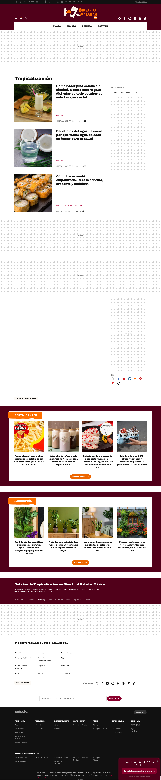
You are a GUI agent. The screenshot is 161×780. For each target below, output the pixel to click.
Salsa (40, 673)
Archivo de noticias (27, 398)
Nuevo (21, 18)
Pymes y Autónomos (135, 730)
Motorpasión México (98, 759)
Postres (103, 26)
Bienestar (87, 600)
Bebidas (59, 115)
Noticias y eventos (45, 600)
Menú (15, 18)
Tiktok (145, 18)
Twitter (113, 378)
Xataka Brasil (20, 761)
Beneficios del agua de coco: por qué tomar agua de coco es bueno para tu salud (79, 135)
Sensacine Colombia (58, 762)
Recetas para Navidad (63, 600)
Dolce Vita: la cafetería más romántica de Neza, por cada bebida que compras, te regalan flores (63, 460)
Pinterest (119, 18)
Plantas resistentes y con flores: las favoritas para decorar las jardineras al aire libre (132, 546)
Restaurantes (25, 415)
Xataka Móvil (20, 729)
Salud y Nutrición (23, 658)
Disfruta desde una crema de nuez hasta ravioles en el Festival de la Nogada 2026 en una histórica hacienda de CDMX (98, 461)
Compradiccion (118, 732)
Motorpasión (98, 725)
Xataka (18, 725)
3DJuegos (38, 725)
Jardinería (23, 501)
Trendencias (117, 725)
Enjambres (77, 600)
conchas (114, 92)
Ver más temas (22, 683)
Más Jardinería (80, 562)
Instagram (130, 18)
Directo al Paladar (80, 725)
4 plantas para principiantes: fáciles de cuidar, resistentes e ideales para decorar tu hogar (63, 546)
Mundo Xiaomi (21, 742)
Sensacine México (61, 758)
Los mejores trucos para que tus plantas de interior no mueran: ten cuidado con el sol (98, 546)
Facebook (124, 18)
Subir (138, 712)
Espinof (57, 729)
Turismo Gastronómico (44, 659)
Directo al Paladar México (80, 759)
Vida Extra (39, 729)
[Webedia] (21, 711)
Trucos (71, 26)
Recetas (87, 26)
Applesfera (19, 732)
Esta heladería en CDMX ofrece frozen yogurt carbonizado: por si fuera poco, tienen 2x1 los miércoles (132, 460)
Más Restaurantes (80, 476)
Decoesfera (116, 729)
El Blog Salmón (137, 725)
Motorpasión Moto (100, 729)
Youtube (135, 18)
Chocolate (65, 673)
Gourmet (32, 600)
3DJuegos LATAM (41, 758)
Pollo (17, 673)
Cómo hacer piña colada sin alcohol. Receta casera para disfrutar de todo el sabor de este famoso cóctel (79, 91)
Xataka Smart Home (20, 737)
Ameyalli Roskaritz (65, 121)
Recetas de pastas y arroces (69, 206)
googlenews (140, 18)
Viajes (57, 26)
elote (136, 92)
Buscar (26, 18)
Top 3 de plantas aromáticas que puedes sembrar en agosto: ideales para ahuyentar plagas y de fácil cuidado (29, 547)
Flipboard (113, 383)
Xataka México (21, 758)
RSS (135, 378)
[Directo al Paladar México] (80, 12)
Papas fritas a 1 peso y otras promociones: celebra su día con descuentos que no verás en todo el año (29, 460)
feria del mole (126, 92)
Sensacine (58, 725)
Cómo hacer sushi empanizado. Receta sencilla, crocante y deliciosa (79, 180)
